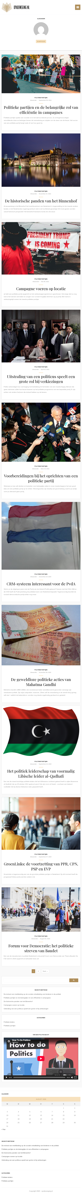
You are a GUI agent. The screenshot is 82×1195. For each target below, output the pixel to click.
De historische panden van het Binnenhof (41, 200)
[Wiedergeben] (6, 1077)
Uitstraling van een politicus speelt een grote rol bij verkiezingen (41, 379)
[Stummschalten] (72, 1077)
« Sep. (4, 1129)
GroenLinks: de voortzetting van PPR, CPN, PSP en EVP (41, 866)
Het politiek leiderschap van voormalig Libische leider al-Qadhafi (41, 773)
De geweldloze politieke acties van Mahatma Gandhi (41, 682)
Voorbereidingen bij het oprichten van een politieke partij (41, 478)
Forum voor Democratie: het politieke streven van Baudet (41, 948)
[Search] (73, 980)
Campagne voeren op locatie (41, 288)
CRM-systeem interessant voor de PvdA (41, 583)
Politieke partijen (40, 97)
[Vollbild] (75, 1077)
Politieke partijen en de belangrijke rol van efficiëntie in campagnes (41, 110)
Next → (45, 971)
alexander (33, 100)
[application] (41, 1058)
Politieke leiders (9, 1022)
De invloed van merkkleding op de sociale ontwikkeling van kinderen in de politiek (32, 994)
